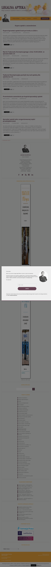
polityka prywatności (13, 295)
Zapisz (27, 288)
